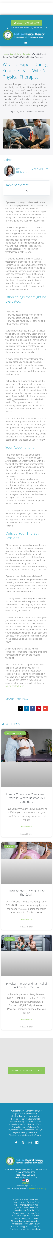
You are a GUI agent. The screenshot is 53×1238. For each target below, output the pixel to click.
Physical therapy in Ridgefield (24, 1127)
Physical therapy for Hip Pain (25, 1218)
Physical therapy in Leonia (24, 1132)
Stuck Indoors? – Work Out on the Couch (26, 892)
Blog (11, 54)
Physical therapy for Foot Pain (25, 1205)
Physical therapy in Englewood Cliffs (24, 1124)
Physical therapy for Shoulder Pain (25, 1221)
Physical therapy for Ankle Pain (26, 1202)
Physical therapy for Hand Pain (26, 1213)
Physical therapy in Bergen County (24, 1111)
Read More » (26, 827)
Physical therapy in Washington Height (24, 1130)
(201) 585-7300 (28, 1172)
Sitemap (25, 1183)
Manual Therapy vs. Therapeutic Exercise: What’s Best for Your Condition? (26, 798)
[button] (26, 42)
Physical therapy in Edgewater (24, 1119)
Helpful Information (23, 54)
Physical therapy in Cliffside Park (24, 1122)
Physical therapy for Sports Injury (26, 1224)
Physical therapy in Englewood (24, 1116)
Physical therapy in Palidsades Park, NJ (25, 1135)
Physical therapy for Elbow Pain (25, 1216)
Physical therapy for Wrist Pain (26, 1210)
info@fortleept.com (28, 1178)
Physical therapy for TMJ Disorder (25, 1226)
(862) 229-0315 (28, 1175)
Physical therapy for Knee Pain (25, 1208)
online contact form (14, 686)
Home (5, 54)
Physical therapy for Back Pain (25, 1199)
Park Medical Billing (37, 1188)
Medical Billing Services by (18, 1188)
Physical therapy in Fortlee (24, 1113)
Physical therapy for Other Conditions (25, 1229)
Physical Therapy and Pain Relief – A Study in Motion (26, 985)
